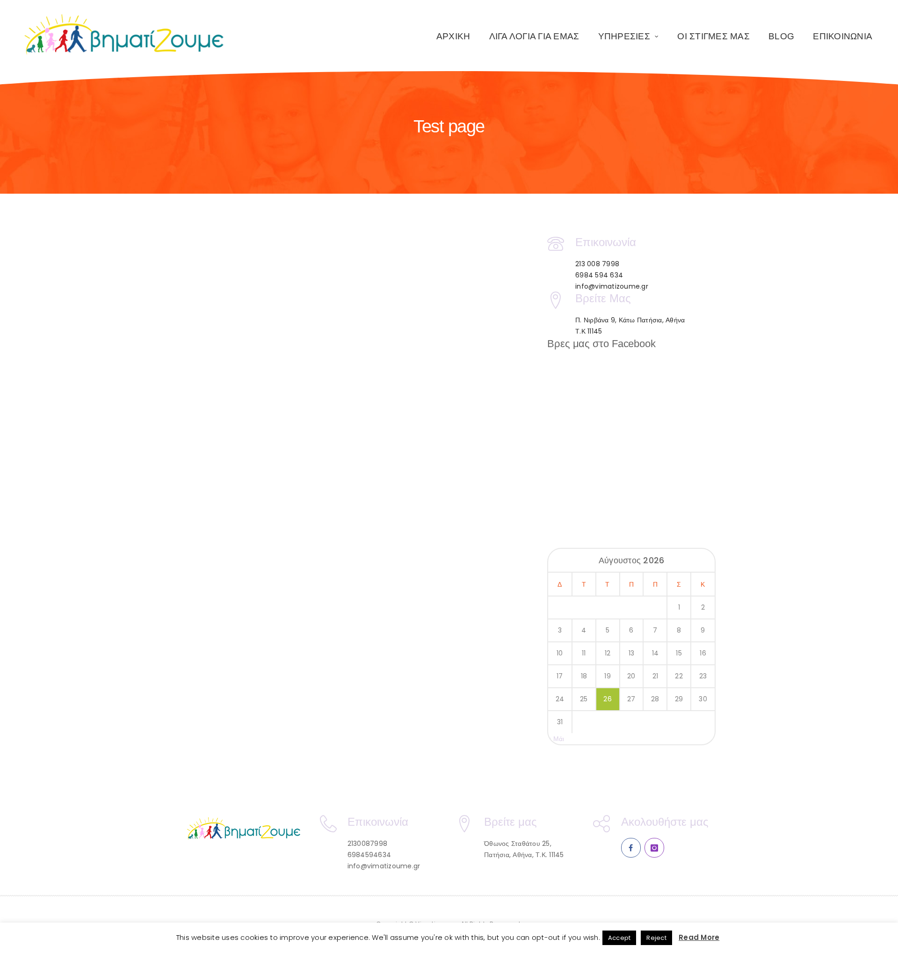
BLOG (781, 36)
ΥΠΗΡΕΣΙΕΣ (624, 36)
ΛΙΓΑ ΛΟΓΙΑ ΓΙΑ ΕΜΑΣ (534, 36)
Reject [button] (656, 937)
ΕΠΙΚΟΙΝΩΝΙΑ (842, 36)
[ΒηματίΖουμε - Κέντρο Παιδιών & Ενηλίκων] (124, 34)
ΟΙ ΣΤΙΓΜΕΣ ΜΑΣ (713, 36)
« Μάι (556, 738)
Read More (699, 937)
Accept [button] (619, 937)
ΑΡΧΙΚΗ (453, 36)
